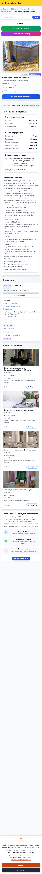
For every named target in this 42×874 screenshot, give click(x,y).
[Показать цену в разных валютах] (14, 87)
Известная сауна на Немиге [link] (25, 12)
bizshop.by (8, 309)
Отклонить (21, 870)
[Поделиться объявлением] (37, 43)
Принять (21, 865)
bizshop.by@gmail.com (13, 306)
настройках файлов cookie (21, 860)
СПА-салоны (7, 338)
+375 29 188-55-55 (11, 303)
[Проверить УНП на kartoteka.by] (15, 317)
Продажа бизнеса (27, 9)
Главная (5, 9)
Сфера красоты (6, 12)
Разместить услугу (21, 558)
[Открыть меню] (39, 3)
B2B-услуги (15, 9)
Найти (36, 17)
